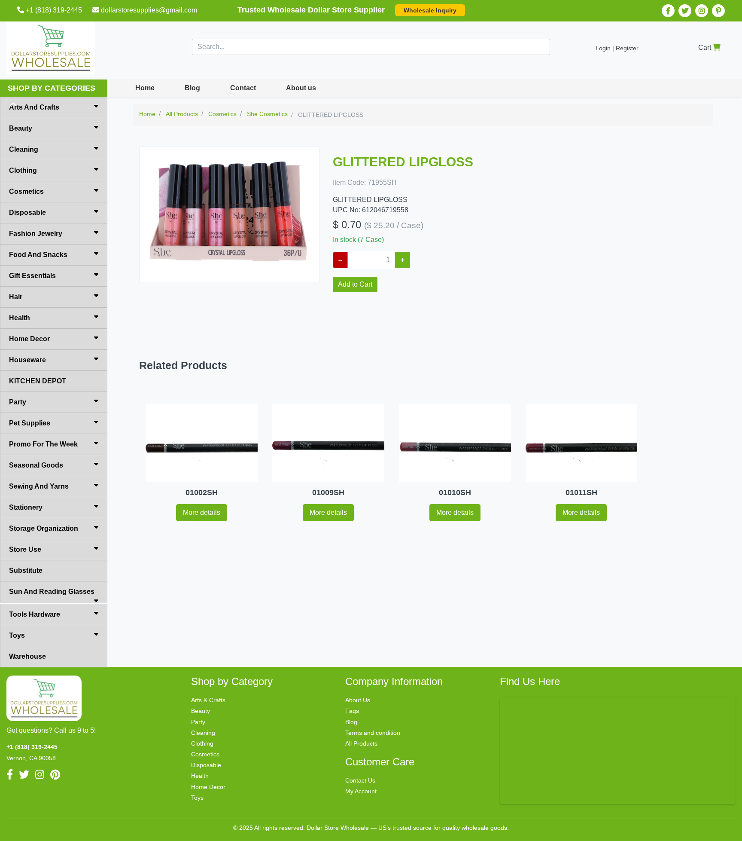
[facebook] (668, 10)
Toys (17, 635)
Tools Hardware (34, 614)
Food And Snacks (38, 254)
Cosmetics (26, 191)
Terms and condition (372, 732)
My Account (361, 791)
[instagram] (701, 10)
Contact (243, 88)
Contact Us (360, 780)
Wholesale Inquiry (430, 10)
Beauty (20, 128)
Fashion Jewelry (35, 233)
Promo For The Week (43, 444)
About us (301, 88)
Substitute (26, 570)
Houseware (27, 360)
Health (19, 317)
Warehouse (27, 656)
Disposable (27, 212)
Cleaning (23, 149)
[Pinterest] (718, 10)
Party (17, 402)
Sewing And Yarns (39, 486)
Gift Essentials (32, 275)
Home (145, 88)
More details (201, 512)
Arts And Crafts (34, 107)
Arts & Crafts (208, 700)
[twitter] (684, 10)
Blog (192, 88)
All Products (361, 743)
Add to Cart (355, 284)
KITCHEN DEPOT (37, 381)
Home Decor (29, 339)
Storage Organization (43, 528)
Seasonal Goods (36, 465)
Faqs (352, 710)
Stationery (26, 507)
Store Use (25, 549)
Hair (15, 296)
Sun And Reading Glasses (51, 591)
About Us (357, 700)
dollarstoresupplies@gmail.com (149, 10)
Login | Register (617, 48)
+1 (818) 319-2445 (54, 10)
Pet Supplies (29, 423)
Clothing (23, 170)
